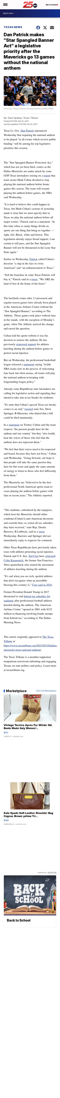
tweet (34, 279)
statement (29, 364)
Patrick (33, 259)
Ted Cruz (33, 556)
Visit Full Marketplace (46, 691)
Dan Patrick (27, 130)
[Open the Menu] (5, 5)
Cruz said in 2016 (42, 585)
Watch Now (51, 5)
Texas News (13, 27)
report (47, 175)
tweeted (28, 409)
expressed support (26, 344)
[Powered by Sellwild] (51, 873)
